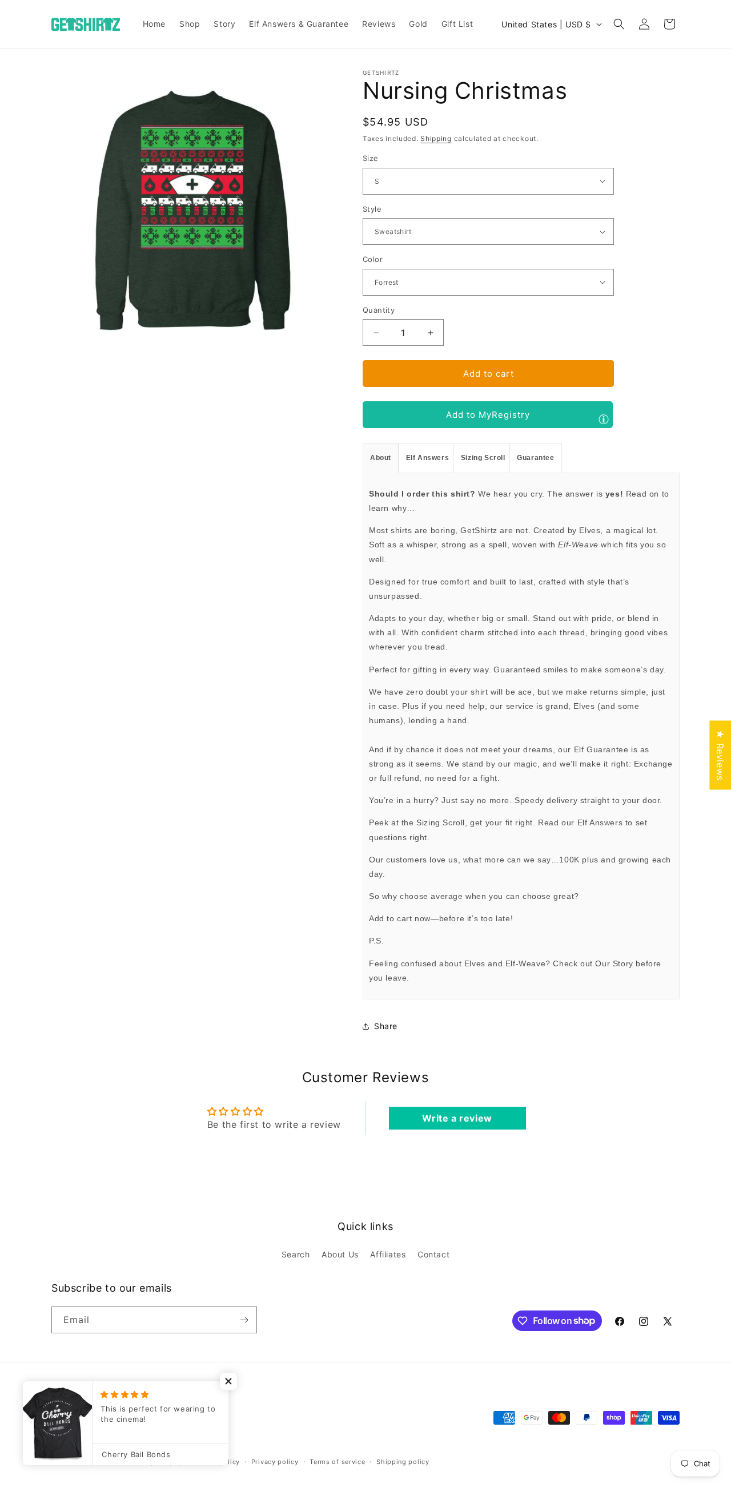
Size (371, 158)
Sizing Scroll (483, 458)
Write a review (457, 1118)
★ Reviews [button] (720, 754)
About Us (340, 1254)
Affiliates (387, 1254)
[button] (619, 24)
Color (373, 259)
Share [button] (385, 1026)
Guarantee (535, 458)
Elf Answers (427, 458)
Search (296, 1254)
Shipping (436, 138)
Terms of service (337, 1462)
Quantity (379, 309)
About (380, 458)
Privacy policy (275, 1462)
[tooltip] (603, 419)
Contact (433, 1254)
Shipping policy (402, 1462)
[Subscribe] (243, 1319)
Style (372, 208)
